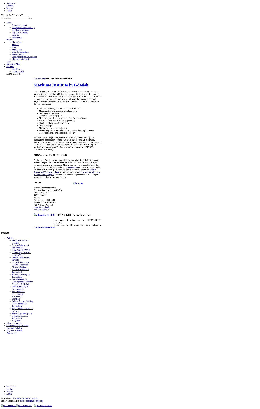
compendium (72, 167)
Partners (42, 78)
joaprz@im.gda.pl (41, 207)
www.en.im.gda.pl (41, 209)
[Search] (2, 18)
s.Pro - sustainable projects (31, 401)
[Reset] (30, 18)
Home (36, 78)
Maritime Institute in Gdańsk (61, 85)
